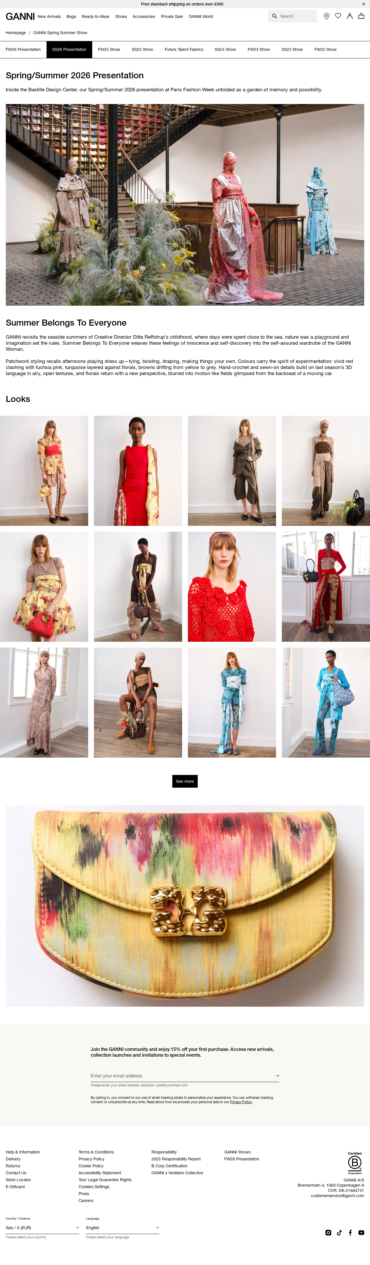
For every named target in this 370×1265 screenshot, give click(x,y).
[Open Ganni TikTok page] (339, 1232)
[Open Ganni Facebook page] (350, 1232)
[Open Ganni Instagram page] (328, 1232)
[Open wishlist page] (338, 15)
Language (92, 1218)
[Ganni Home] (20, 16)
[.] (185, 4)
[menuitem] (49, 16)
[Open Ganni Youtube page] (361, 1232)
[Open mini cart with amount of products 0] (361, 15)
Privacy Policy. (241, 1101)
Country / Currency (18, 1218)
